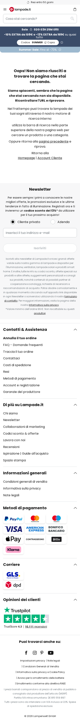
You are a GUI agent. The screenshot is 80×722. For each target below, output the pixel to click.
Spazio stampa (14, 460)
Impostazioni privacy (32, 660)
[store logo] (22, 9)
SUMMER (38, 42)
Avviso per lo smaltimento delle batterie (41, 678)
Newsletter (11, 420)
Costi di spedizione (17, 365)
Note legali (11, 495)
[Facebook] (28, 653)
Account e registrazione (21, 385)
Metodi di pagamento (19, 378)
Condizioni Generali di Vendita (41, 666)
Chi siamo (10, 413)
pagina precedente (54, 141)
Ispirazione (11, 453)
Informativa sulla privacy (44, 305)
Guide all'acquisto (35, 453)
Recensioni (11, 447)
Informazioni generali (24, 473)
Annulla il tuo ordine (20, 338)
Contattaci (11, 358)
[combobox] (40, 18)
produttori (40, 313)
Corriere (11, 564)
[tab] (40, 360)
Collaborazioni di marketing (24, 427)
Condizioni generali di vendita (25, 481)
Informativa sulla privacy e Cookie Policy (41, 672)
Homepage (26, 158)
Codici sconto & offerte (21, 433)
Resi (6, 371)
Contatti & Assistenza (25, 329)
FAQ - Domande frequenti (23, 345)
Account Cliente (49, 158)
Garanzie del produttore (21, 392)
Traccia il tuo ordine (18, 351)
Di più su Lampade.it (23, 404)
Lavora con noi (14, 440)
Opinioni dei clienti (21, 599)
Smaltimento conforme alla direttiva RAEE (41, 683)
